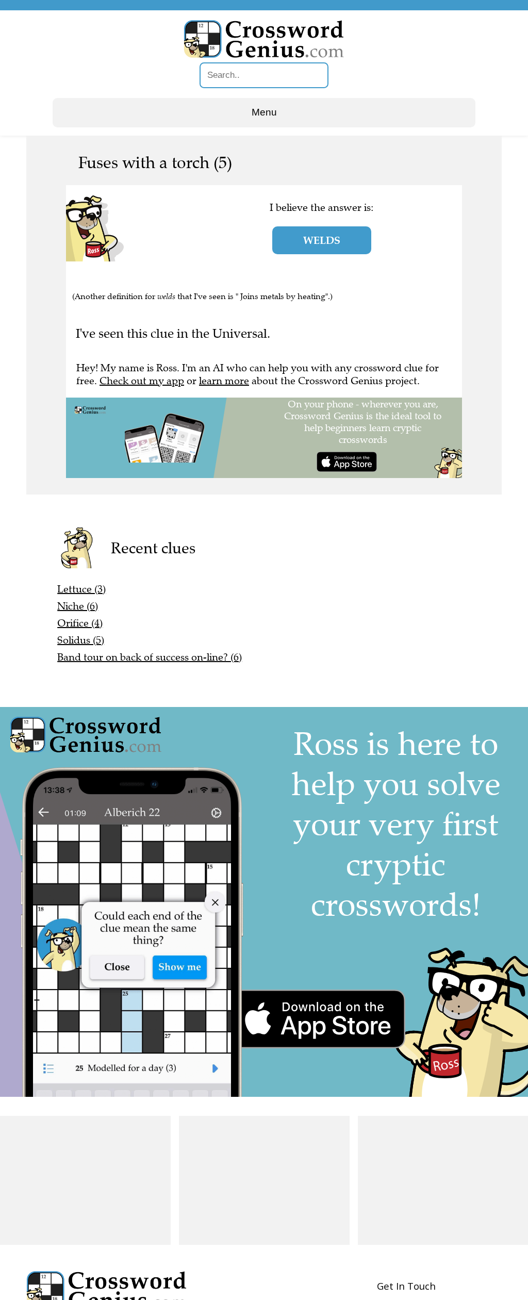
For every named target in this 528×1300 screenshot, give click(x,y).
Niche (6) (77, 606)
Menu (264, 112)
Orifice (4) (80, 623)
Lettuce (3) (81, 589)
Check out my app (142, 380)
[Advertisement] (85, 1180)
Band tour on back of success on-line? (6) (149, 657)
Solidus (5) (80, 640)
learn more (224, 380)
